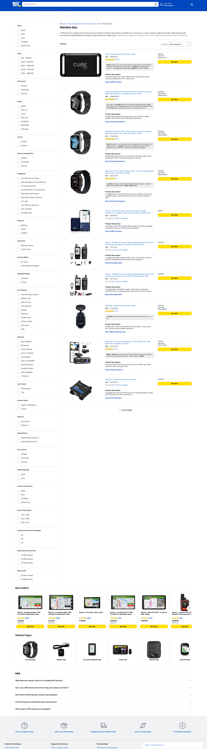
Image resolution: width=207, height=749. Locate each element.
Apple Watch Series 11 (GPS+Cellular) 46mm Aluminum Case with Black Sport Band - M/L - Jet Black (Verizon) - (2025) (128, 93)
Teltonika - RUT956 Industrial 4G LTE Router (120, 379)
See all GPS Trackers (113, 82)
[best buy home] (16, 4)
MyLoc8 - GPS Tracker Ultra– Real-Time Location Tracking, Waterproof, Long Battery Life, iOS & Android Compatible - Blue (128, 212)
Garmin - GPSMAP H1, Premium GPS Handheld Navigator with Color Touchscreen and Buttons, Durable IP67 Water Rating (129, 243)
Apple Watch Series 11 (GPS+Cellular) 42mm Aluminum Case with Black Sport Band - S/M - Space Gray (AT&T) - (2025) (128, 132)
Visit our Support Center (59, 748)
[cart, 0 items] (191, 4)
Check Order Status (12, 748)
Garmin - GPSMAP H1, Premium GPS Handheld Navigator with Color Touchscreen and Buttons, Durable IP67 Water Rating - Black (129, 275)
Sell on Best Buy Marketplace (107, 748)
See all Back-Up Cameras (115, 332)
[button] (166, 4)
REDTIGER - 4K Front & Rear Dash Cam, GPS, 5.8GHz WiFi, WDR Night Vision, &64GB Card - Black (127, 342)
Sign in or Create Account (154, 745)
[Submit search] (156, 4)
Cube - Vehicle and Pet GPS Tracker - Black (120, 54)
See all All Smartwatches (115, 122)
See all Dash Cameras (114, 370)
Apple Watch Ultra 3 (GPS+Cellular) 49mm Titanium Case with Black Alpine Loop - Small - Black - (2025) (129, 172)
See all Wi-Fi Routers (113, 398)
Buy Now (174, 62)
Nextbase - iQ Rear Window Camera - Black (120, 306)
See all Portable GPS (113, 263)
